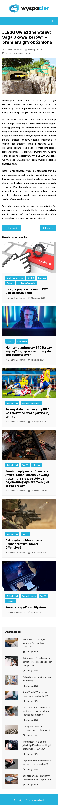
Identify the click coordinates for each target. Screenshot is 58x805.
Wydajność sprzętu (26, 283)
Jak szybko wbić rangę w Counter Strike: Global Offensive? (23, 544)
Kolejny (46, 228)
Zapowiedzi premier (22, 53)
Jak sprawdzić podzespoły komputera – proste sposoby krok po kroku (37, 662)
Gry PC (9, 53)
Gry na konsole (29, 596)
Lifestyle (36, 465)
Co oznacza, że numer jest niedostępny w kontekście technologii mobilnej (36, 711)
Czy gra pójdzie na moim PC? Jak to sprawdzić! (26, 291)
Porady (10, 283)
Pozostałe (22, 341)
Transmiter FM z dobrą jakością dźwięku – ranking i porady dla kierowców (37, 745)
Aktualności (12, 403)
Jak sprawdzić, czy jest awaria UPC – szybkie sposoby (35, 643)
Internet (42, 278)
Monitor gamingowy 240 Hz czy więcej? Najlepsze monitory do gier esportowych (28, 351)
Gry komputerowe (15, 278)
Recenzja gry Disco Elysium (25, 607)
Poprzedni (13, 228)
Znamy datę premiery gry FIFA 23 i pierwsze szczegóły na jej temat (27, 413)
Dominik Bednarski (13, 49)
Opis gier (11, 601)
